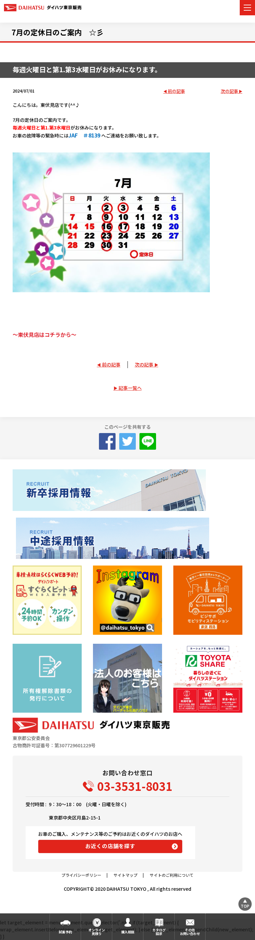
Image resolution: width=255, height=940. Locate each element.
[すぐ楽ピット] (47, 600)
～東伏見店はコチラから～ (44, 335)
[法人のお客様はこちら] (127, 678)
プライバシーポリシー (81, 875)
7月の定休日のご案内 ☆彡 (58, 32)
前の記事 (176, 91)
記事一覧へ (130, 387)
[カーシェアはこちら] (207, 678)
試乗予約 (65, 931)
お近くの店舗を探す (110, 846)
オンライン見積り (96, 931)
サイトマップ (125, 875)
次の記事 (229, 91)
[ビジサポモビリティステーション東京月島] (207, 600)
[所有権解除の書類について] (47, 678)
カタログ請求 (159, 931)
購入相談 (127, 931)
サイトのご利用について (172, 875)
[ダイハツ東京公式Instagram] (127, 600)
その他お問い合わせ (190, 931)
